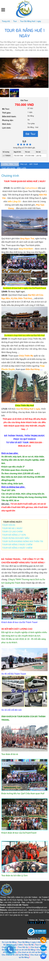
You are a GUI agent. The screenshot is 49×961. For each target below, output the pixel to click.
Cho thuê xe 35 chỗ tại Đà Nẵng (31, 952)
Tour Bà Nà (29, 944)
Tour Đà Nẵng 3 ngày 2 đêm (30, 942)
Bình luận (21, 168)
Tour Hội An (23, 947)
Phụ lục (23, 164)
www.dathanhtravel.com (17, 910)
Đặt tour (33, 164)
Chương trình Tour (9, 164)
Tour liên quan (8, 168)
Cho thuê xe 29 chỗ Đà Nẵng (23, 949)
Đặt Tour (30, 133)
